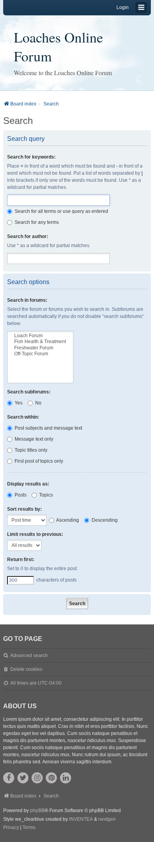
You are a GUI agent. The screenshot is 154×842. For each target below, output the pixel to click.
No (37, 403)
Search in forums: (27, 300)
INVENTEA (81, 819)
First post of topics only (38, 461)
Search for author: (27, 236)
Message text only (33, 439)
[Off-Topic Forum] (40, 354)
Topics (45, 495)
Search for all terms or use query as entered (60, 211)
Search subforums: (29, 392)
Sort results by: (24, 509)
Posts (19, 495)
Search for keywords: (31, 157)
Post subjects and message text (47, 428)
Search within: (23, 417)
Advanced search (29, 655)
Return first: (20, 559)
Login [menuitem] (122, 7)
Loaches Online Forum (58, 46)
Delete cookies (26, 669)
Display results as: (28, 484)
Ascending (67, 520)
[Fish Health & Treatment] (40, 342)
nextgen (107, 819)
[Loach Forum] (40, 336)
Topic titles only (30, 450)
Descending (104, 520)
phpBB (37, 810)
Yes (18, 403)
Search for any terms (36, 222)
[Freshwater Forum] (40, 348)
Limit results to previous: (35, 534)
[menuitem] (11, 828)
